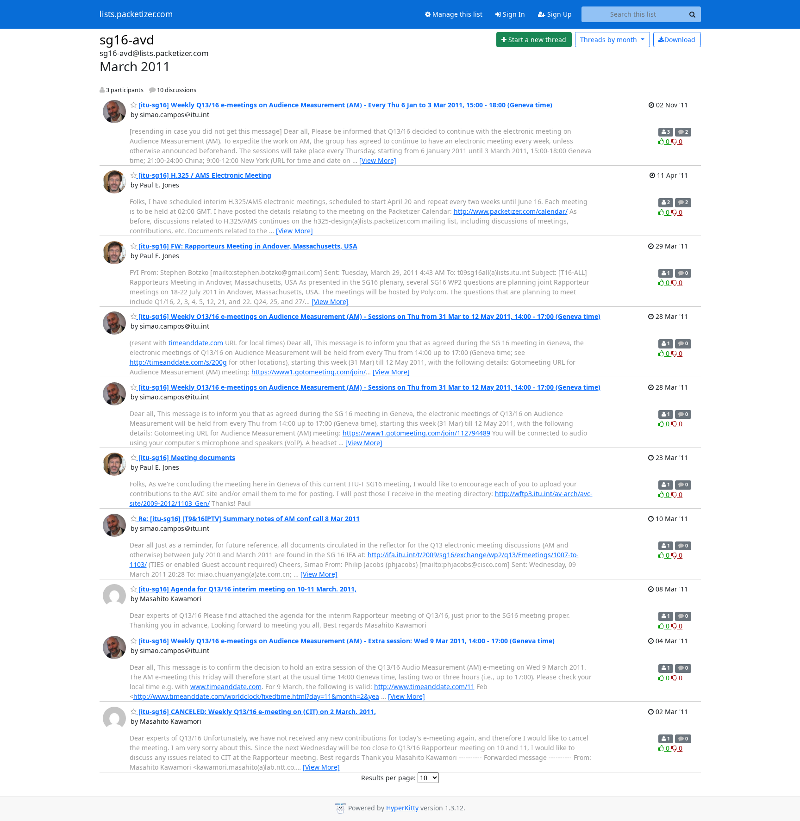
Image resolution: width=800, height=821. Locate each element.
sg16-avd (127, 39)
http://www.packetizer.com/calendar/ (511, 211)
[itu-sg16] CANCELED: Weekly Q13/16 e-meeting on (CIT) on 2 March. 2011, (256, 711)
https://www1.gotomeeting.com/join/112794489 (416, 433)
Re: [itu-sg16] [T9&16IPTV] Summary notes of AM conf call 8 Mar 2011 (248, 518)
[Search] (692, 14)
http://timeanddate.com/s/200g (178, 362)
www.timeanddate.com (226, 686)
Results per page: (388, 777)
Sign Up (558, 14)
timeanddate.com (196, 342)
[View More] (377, 160)
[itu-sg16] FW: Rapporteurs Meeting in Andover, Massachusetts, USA (247, 246)
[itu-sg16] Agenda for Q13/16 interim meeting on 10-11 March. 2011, (246, 589)
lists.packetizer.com (136, 14)
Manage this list (456, 14)
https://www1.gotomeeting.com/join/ (308, 371)
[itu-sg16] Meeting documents (186, 457)
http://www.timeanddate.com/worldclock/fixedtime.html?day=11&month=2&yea (256, 696)
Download (679, 39)
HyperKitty (402, 807)
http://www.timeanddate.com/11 (424, 686)
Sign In (513, 14)
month (609, 39)
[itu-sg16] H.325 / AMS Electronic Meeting (204, 175)
